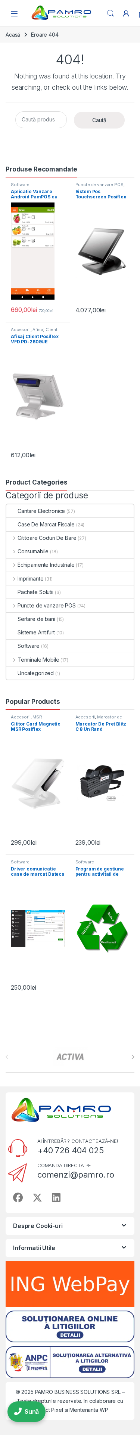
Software (20, 184)
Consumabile (33, 551)
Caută (99, 120)
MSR (37, 717)
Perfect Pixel (47, 1410)
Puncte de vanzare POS (99, 184)
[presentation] (132, 1057)
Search (110, 13)
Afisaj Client (44, 329)
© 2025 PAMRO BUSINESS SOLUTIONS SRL (69, 1392)
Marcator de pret (98, 719)
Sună (32, 1411)
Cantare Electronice (41, 511)
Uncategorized (36, 673)
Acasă (13, 34)
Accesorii (21, 329)
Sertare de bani (36, 619)
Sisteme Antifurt (36, 632)
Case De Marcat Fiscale (46, 524)
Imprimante (30, 578)
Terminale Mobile (38, 659)
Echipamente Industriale (46, 565)
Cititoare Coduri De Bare (47, 538)
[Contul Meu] (126, 13)
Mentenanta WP (88, 1410)
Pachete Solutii (35, 592)
